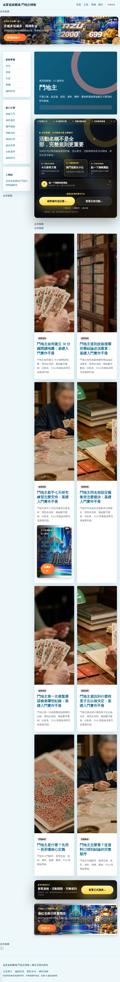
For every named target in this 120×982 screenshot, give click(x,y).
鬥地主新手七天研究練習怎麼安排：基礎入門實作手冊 (53, 497)
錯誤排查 (10, 145)
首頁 (8, 66)
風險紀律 (10, 139)
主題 (86, 4)
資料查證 (10, 120)
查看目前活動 (94, 201)
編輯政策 (10, 91)
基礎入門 (10, 114)
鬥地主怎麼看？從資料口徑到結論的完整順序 (95, 849)
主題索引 (7, 971)
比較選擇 (10, 151)
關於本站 (31, 971)
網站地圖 (43, 971)
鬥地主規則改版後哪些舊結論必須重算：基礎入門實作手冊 (95, 348)
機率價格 (10, 126)
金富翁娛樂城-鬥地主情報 (19, 4)
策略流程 (10, 133)
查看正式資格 (97, 889)
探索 (78, 4)
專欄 (93, 4)
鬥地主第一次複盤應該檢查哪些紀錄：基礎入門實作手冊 (53, 700)
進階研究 (10, 158)
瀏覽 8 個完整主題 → (49, 107)
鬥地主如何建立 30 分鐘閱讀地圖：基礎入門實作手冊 (53, 348)
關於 (100, 4)
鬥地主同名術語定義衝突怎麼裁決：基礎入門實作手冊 (95, 497)
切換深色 (111, 5)
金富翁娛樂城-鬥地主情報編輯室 (17, 183)
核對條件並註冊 (57, 201)
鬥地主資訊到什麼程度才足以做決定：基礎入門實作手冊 (95, 700)
